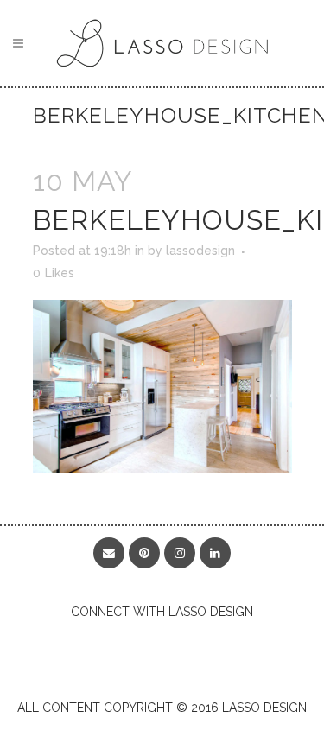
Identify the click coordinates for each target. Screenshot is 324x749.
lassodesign (200, 250)
